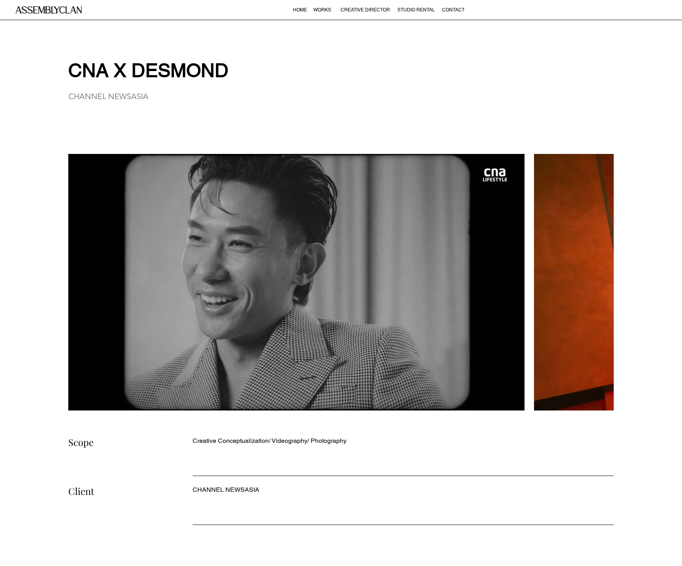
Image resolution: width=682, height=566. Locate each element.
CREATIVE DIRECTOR (365, 10)
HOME (300, 10)
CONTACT (453, 10)
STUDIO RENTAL (416, 10)
